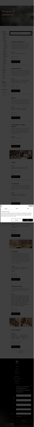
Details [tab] (17, 208)
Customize (16, 220)
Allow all (27, 220)
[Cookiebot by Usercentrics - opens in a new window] (29, 206)
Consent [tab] (6, 208)
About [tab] (28, 208)
